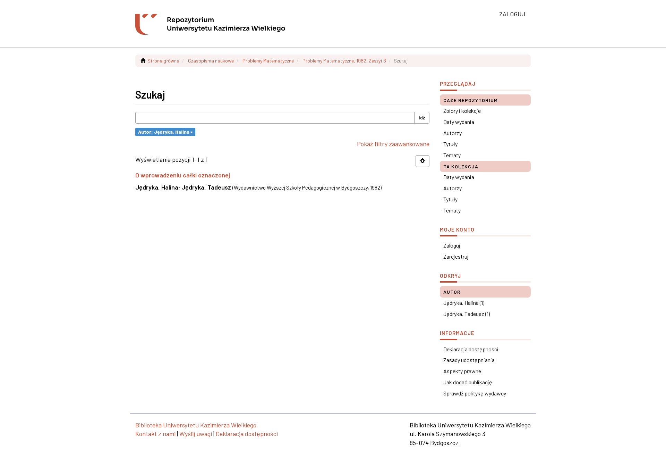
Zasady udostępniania (469, 360)
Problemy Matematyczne (268, 61)
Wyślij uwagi (195, 433)
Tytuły (450, 144)
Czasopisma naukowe (211, 61)
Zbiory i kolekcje (462, 110)
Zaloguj (451, 245)
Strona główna (163, 61)
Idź (422, 117)
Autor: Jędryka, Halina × (165, 132)
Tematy (452, 155)
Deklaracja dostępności (470, 349)
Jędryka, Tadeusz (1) (466, 313)
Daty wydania (458, 121)
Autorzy (452, 132)
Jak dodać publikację (467, 382)
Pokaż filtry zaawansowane (393, 144)
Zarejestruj (456, 256)
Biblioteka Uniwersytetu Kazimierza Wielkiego (195, 425)
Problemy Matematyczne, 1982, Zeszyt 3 (344, 61)
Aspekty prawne (462, 371)
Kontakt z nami (155, 433)
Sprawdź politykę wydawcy (474, 393)
